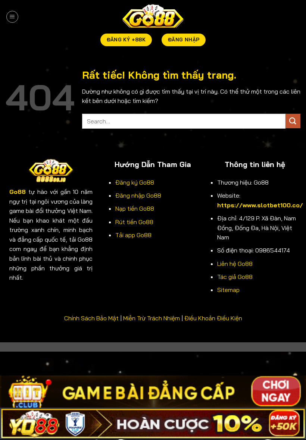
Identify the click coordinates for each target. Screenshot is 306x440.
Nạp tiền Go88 (134, 208)
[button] (12, 17)
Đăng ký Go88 (134, 182)
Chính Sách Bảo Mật (91, 318)
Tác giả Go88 (235, 276)
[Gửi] (292, 121)
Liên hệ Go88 (235, 263)
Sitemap (228, 289)
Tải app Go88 (133, 235)
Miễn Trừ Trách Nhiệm (151, 318)
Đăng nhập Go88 (138, 195)
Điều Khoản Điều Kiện (213, 318)
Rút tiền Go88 (134, 222)
